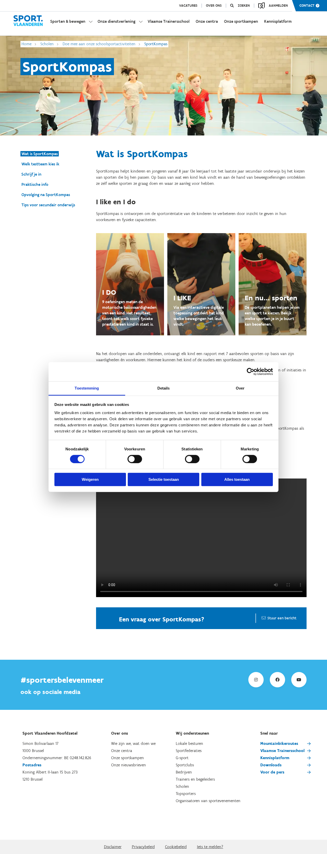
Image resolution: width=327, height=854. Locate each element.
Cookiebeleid (176, 846)
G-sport (182, 757)
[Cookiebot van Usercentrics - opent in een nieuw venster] (250, 371)
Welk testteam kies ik (40, 164)
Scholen (47, 43)
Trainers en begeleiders (195, 779)
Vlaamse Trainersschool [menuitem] (169, 21)
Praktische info (34, 184)
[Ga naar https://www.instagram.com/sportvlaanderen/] (256, 679)
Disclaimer (113, 846)
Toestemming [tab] (87, 388)
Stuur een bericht (281, 618)
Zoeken (244, 6)
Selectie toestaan (163, 479)
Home (26, 43)
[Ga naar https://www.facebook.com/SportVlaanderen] (277, 679)
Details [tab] (163, 388)
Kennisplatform (274, 757)
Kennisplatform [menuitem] (278, 21)
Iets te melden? (210, 846)
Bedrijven (184, 772)
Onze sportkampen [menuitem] (241, 21)
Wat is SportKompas (39, 153)
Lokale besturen (189, 743)
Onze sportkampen (127, 757)
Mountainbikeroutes (279, 743)
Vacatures (188, 6)
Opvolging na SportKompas (45, 194)
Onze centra (121, 750)
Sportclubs (185, 764)
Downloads (271, 764)
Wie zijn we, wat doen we (133, 743)
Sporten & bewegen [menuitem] (67, 21)
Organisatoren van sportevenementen (208, 800)
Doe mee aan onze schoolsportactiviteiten (99, 43)
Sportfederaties (189, 750)
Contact (306, 6)
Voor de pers (272, 772)
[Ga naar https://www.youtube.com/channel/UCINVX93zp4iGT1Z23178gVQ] (299, 679)
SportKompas (155, 43)
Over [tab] (240, 388)
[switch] (134, 459)
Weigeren (90, 479)
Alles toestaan (237, 479)
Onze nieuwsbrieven (128, 764)
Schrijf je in (31, 174)
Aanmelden (278, 5)
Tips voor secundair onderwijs (48, 204)
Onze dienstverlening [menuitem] (116, 21)
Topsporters (186, 793)
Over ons (214, 6)
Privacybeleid (143, 846)
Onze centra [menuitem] (207, 21)
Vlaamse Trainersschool (282, 750)
